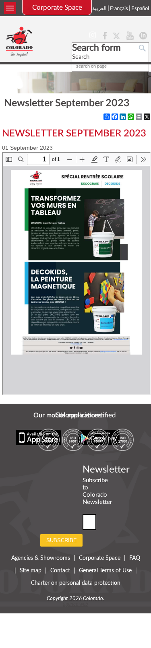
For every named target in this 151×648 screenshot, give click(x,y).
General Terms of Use (105, 571)
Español (140, 8)
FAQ (134, 558)
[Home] (19, 41)
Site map (30, 571)
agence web (75, 604)
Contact (60, 571)
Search (80, 57)
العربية (99, 8)
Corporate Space (57, 7)
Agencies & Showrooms (40, 558)
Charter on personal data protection (75, 583)
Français (119, 8)
